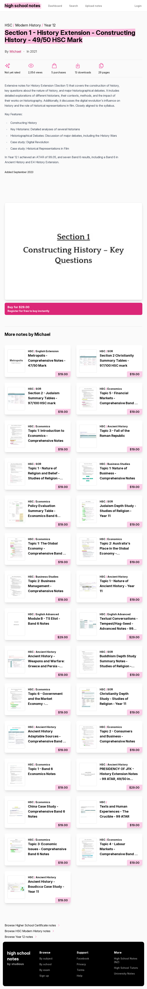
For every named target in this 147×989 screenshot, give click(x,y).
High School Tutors (126, 967)
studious (17, 964)
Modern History (28, 25)
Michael (15, 51)
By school (45, 964)
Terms (80, 969)
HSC (8, 25)
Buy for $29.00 (28, 308)
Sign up (44, 975)
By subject (46, 958)
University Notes (124, 973)
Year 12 (50, 25)
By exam (44, 969)
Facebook (83, 958)
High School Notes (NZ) (125, 960)
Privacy (81, 964)
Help (79, 975)
